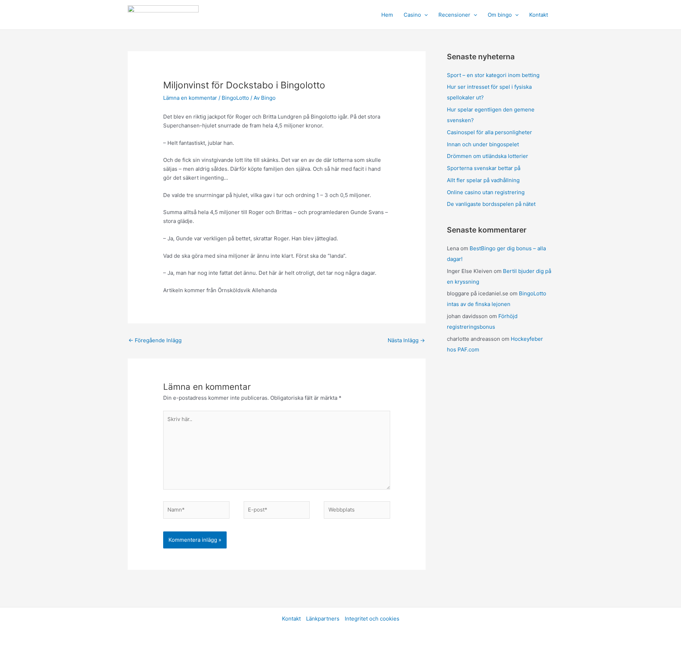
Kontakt (538, 14)
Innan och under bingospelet (483, 144)
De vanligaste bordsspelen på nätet (491, 204)
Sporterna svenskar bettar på (483, 168)
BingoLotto (235, 97)
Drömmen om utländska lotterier (487, 156)
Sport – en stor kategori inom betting (493, 75)
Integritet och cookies (372, 618)
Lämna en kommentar (190, 97)
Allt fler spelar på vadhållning (483, 180)
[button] (424, 15)
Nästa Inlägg (406, 340)
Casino (412, 14)
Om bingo (500, 14)
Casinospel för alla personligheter (489, 132)
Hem (387, 14)
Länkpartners (322, 618)
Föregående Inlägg (155, 340)
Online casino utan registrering (486, 192)
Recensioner (454, 14)
